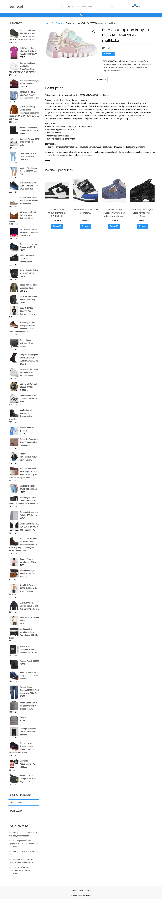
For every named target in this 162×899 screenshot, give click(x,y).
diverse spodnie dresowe (128, 64)
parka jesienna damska (121, 67)
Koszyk (81, 890)
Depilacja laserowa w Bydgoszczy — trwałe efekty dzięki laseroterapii (23, 844)
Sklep (87, 890)
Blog (74, 890)
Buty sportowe (58, 23)
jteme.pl (16, 6)
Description (101, 79)
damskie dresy (109, 64)
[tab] (101, 79)
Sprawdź (108, 54)
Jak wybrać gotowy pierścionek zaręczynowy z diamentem (20, 870)
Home (47, 23)
